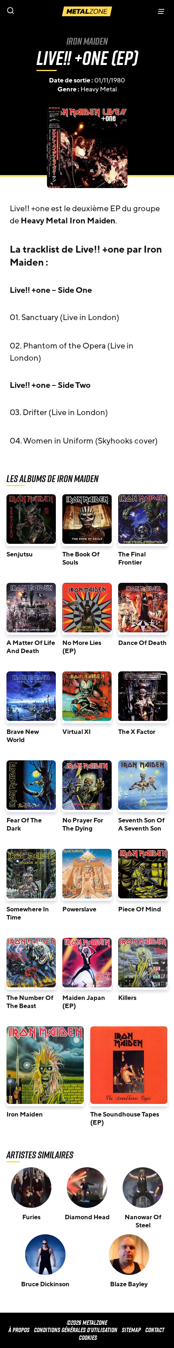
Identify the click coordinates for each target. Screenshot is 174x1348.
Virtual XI (76, 731)
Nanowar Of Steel (143, 1221)
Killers (127, 997)
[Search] (43, 11)
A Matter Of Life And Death (30, 647)
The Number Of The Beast (29, 1001)
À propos (19, 1330)
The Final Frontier (132, 558)
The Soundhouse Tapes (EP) (124, 1118)
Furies (31, 1217)
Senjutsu (19, 554)
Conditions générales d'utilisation (75, 1330)
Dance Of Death (142, 642)
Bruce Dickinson (45, 1284)
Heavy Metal (99, 89)
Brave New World (22, 735)
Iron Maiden (87, 41)
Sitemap (131, 1330)
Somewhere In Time (27, 913)
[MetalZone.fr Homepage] (87, 11)
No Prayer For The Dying (82, 824)
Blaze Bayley (129, 1284)
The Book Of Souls (81, 558)
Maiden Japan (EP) (83, 1001)
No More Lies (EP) (81, 647)
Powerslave (79, 909)
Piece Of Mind (139, 909)
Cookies (88, 1337)
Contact (154, 1330)
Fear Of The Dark (24, 824)
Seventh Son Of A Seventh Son (141, 824)
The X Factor (136, 731)
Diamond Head (87, 1217)
